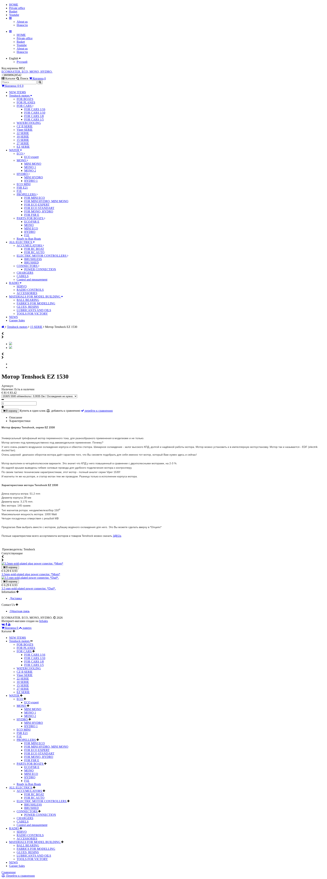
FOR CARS (24, 105)
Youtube (14, 14)
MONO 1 (30, 167)
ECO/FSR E (31, 221)
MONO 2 (30, 170)
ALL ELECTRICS (21, 242)
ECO (20, 153)
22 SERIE (23, 133)
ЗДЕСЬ (117, 535)
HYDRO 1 (31, 180)
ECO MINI (23, 184)
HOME (13, 4)
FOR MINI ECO (34, 197)
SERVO (22, 286)
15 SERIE (23, 140)
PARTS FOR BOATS (30, 218)
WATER (14, 150)
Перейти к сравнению (20, 875)
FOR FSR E (31, 214)
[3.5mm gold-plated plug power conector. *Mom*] (32, 563)
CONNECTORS (27, 266)
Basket (13, 11)
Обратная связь (19, 611)
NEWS (13, 317)
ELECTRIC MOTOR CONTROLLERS (42, 255)
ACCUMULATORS (30, 245)
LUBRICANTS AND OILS (34, 310)
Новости (22, 25)
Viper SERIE (25, 129)
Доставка (15, 598)
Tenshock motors (19, 95)
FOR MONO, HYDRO (38, 211)
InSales (43, 621)
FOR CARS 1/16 (34, 109)
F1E (19, 191)
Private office (17, 8)
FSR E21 (22, 187)
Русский (22, 61)
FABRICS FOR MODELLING (36, 303)
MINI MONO (32, 163)
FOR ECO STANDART (39, 208)
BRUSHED (31, 262)
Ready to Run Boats (29, 238)
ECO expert (31, 157)
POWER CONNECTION (40, 269)
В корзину (11, 410)
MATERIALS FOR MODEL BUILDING (35, 296)
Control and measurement (32, 279)
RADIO (14, 283)
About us (22, 21)
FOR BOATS (25, 99)
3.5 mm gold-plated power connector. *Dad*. (29, 588)
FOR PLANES (26, 102)
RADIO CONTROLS (30, 289)
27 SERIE (23, 143)
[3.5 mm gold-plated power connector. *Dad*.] (30, 577)
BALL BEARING (28, 300)
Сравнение (9, 872)
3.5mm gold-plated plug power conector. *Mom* (31, 574)
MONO (22, 160)
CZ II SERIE (25, 126)
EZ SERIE (23, 146)
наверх (27, 627)
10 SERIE (23, 136)
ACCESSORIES (27, 293)
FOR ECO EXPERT (37, 204)
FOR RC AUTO (34, 252)
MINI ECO (31, 228)
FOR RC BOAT (34, 248)
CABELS (23, 276)
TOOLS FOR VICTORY (32, 313)
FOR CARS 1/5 (34, 119)
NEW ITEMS (17, 92)
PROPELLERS (27, 194)
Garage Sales (17, 320)
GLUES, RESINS (28, 306)
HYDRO (23, 174)
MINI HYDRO (33, 177)
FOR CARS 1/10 (34, 112)
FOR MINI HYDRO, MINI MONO (46, 201)
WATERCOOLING (29, 122)
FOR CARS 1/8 (34, 116)
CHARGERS (25, 272)
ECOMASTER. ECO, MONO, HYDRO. (27, 71)
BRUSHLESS (33, 259)
